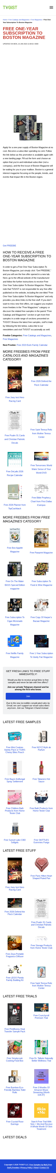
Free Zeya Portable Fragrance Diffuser (15, 955)
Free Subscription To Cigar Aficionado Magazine (14, 621)
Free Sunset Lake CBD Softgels (15, 841)
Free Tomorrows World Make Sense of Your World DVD (41, 469)
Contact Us (44, 1168)
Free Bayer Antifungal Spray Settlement (15, 780)
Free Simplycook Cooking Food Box (14, 1059)
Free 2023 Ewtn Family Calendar (32, 345)
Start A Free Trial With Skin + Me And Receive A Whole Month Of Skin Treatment (41, 1125)
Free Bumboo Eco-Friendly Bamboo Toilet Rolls (14, 1090)
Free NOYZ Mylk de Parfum (41, 748)
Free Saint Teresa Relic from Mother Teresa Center (41, 433)
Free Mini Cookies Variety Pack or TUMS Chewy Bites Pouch (14, 749)
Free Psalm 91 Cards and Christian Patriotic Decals (14, 439)
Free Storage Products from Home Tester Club (41, 946)
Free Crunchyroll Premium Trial (41, 1016)
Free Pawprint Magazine (41, 552)
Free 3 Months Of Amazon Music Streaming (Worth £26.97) (41, 1091)
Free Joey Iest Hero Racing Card (14, 888)
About (36, 1168)
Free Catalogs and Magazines (18, 20)
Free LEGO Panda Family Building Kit (15, 978)
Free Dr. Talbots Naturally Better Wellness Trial (41, 1059)
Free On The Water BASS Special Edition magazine (15, 585)
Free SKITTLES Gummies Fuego (41, 841)
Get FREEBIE (9, 245)
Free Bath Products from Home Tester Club (41, 809)
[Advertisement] (28, 79)
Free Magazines (36, 20)
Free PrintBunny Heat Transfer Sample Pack (14, 1030)
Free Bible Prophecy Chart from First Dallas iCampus (41, 501)
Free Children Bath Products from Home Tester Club (15, 810)
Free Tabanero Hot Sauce (41, 780)
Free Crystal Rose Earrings (14, 1122)
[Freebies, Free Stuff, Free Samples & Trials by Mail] (10, 8)
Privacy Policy (26, 1168)
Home (5, 20)
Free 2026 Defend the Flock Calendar (15, 912)
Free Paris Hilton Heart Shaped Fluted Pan (41, 877)
